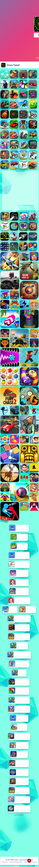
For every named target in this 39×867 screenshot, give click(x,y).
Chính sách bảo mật (16, 862)
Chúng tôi (4, 862)
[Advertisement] (19, 835)
